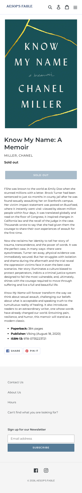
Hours (12, 402)
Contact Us (15, 382)
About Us (14, 392)
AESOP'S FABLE (45, 480)
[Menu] (75, 7)
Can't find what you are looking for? (33, 412)
